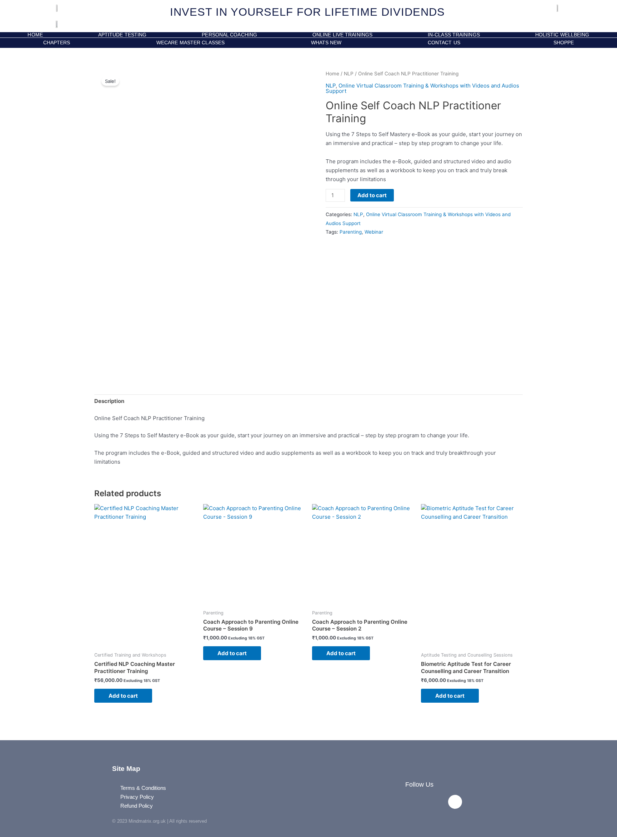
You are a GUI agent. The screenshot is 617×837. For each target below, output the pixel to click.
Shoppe (562, 42)
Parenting (351, 232)
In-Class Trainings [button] (454, 35)
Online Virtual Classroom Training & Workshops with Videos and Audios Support (422, 88)
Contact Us (444, 42)
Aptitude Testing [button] (122, 35)
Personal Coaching (229, 35)
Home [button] (34, 35)
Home (332, 73)
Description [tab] (109, 401)
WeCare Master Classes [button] (190, 42)
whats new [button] (326, 42)
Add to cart (372, 195)
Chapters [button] (56, 42)
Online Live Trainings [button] (342, 35)
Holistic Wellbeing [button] (562, 35)
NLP (348, 73)
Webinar (374, 232)
